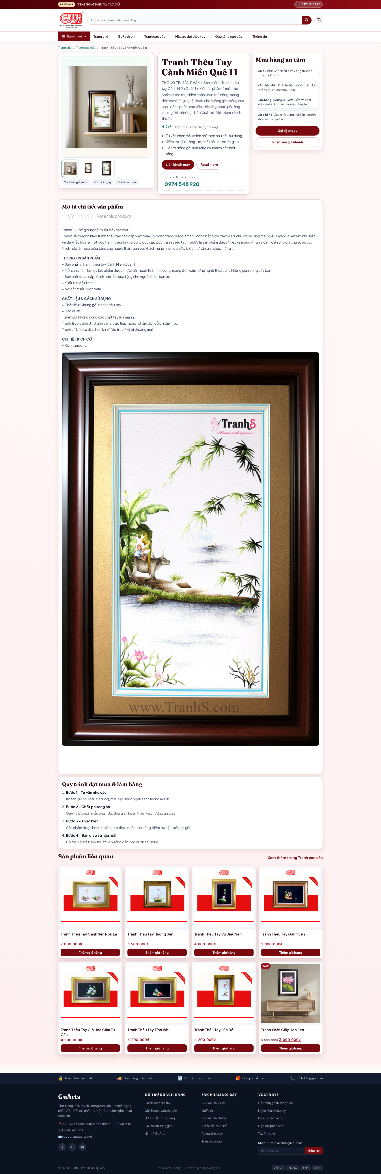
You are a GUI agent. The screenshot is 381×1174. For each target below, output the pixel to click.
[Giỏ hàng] (318, 20)
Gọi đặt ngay (287, 130)
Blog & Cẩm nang (270, 1118)
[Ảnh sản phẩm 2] (88, 168)
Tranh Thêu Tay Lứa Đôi (214, 1029)
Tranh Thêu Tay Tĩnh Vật (148, 1029)
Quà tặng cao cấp (229, 36)
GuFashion (126, 36)
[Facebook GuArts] (62, 1147)
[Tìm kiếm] (307, 20)
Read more (209, 164)
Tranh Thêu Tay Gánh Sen (283, 934)
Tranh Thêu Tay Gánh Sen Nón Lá (89, 934)
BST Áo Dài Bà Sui (214, 1118)
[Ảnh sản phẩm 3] (106, 168)
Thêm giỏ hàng (90, 952)
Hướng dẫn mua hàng (160, 1118)
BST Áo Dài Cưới (213, 1103)
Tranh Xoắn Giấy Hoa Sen (282, 1029)
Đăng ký (313, 1150)
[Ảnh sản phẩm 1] (70, 168)
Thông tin (259, 36)
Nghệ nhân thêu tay (272, 1111)
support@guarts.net (77, 1136)
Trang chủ (100, 36)
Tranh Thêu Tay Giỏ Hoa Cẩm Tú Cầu (88, 1032)
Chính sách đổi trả (157, 1103)
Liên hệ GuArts (155, 1133)
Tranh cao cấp (155, 36)
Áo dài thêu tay (212, 1133)
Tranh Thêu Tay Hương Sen (150, 934)
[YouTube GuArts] (82, 1147)
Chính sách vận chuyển (161, 1111)
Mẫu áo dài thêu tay (190, 36)
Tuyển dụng (266, 1133)
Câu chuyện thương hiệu (275, 1103)
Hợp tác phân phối (271, 1126)
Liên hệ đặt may (178, 164)
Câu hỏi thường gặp (159, 1126)
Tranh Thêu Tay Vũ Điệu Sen (218, 934)
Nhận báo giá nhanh (287, 142)
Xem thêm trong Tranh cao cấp (295, 857)
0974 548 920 (182, 184)
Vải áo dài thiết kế (214, 1126)
